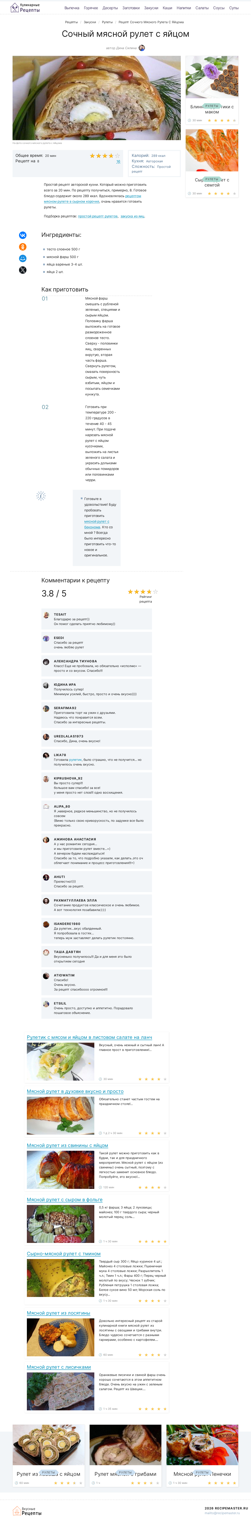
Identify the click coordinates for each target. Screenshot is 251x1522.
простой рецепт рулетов (98, 216)
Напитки (184, 8)
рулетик (75, 760)
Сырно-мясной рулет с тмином (64, 1253)
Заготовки (130, 8)
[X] (22, 270)
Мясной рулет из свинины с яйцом (67, 1145)
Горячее (91, 8)
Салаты (202, 8)
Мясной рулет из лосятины (58, 1313)
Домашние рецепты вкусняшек (27, 1511)
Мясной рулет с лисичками (59, 1367)
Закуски (151, 8)
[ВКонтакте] (22, 235)
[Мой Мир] (22, 258)
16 (118, 161)
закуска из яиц (133, 216)
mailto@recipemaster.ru (222, 1513)
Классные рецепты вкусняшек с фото (25, 8)
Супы (233, 8)
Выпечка (72, 8)
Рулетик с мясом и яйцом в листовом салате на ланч (89, 1037)
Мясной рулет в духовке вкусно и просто (75, 1091)
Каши (167, 8)
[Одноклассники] (22, 247)
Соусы (219, 8)
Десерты (110, 8)
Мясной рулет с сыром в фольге (65, 1199)
